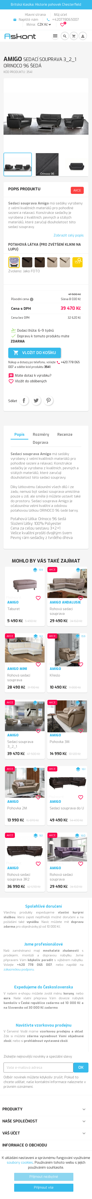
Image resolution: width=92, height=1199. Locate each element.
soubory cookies (20, 1162)
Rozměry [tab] (41, 434)
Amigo (13, 602)
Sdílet (24, 400)
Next (82, 117)
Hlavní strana (35, 14)
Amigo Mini (17, 669)
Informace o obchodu (24, 1145)
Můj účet (60, 14)
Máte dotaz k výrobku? (29, 375)
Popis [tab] (19, 434)
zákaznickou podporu (19, 969)
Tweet (36, 400)
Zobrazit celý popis (69, 235)
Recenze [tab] (64, 434)
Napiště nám (25, 19)
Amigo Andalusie (65, 602)
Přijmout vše (44, 1187)
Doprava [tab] (40, 442)
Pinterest (48, 400)
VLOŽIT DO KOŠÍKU (34, 352)
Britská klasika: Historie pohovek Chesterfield (46, 4)
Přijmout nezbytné (43, 1177)
